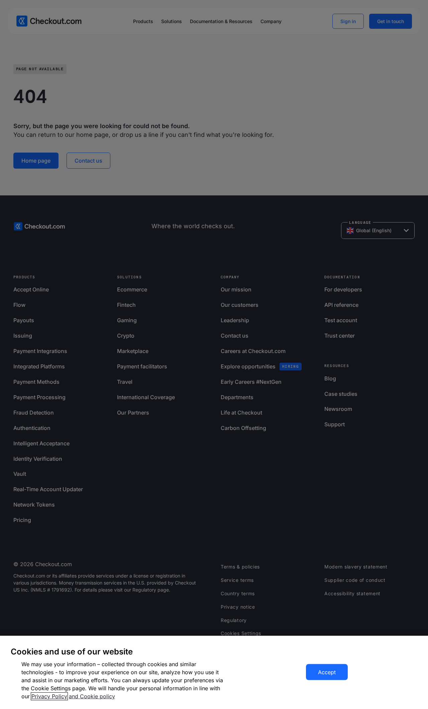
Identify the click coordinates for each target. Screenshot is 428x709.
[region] (214, 672)
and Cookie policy (92, 696)
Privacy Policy (49, 696)
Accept (327, 672)
